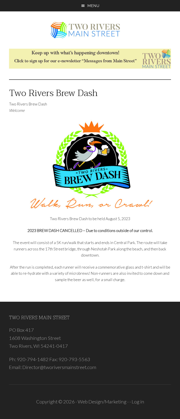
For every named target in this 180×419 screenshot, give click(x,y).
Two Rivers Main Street (90, 30)
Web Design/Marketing (102, 402)
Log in (138, 402)
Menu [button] (93, 5)
